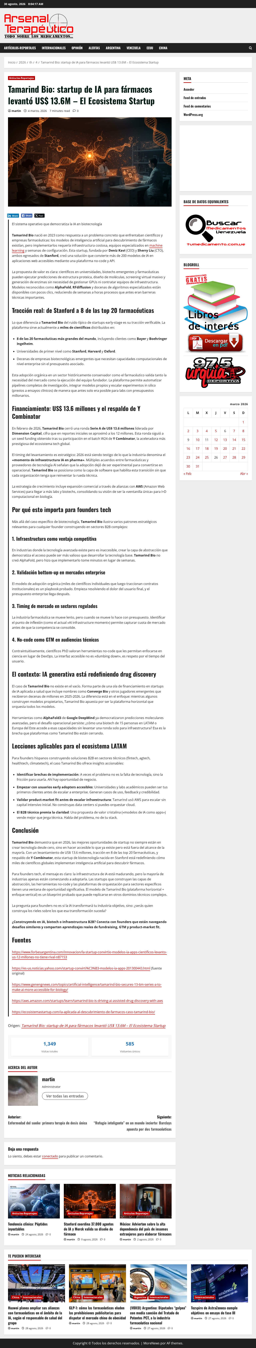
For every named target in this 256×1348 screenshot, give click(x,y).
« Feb (187, 473)
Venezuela (134, 47)
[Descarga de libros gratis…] (216, 313)
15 (243, 440)
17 (197, 448)
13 (225, 440)
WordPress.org (193, 114)
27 (225, 457)
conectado (50, 1156)
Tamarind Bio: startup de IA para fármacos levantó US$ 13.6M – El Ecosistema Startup (93, 1025)
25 (207, 457)
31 (197, 466)
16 (188, 448)
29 (243, 457)
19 (216, 448)
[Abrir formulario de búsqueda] (250, 48)
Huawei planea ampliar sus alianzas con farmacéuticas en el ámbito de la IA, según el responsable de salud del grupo (35, 1315)
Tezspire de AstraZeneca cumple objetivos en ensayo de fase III (214, 1310)
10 (197, 440)
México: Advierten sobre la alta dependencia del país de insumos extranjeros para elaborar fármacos (146, 1229)
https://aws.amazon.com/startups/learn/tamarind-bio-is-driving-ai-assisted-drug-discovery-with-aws (87, 1000)
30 (188, 466)
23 (188, 457)
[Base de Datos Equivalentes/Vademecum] (216, 229)
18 (207, 448)
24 (197, 457)
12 (216, 440)
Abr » (244, 473)
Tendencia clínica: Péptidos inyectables (28, 1226)
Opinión (77, 47)
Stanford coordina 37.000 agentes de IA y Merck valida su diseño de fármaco (89, 1229)
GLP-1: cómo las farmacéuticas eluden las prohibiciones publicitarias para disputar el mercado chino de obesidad (97, 1312)
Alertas (94, 47)
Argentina (113, 47)
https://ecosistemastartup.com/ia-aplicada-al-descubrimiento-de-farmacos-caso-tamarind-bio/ (83, 1012)
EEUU (150, 47)
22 (243, 448)
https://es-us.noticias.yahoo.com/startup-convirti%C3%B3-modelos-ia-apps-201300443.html (81, 968)
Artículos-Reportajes (20, 47)
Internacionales (54, 47)
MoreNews (151, 1343)
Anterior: (47, 1120)
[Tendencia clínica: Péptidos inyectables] (34, 1201)
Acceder (189, 89)
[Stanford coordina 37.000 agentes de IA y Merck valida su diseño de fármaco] (90, 1201)
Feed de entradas (195, 97)
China (163, 47)
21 (234, 448)
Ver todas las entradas (65, 1096)
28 (234, 457)
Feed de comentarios (197, 106)
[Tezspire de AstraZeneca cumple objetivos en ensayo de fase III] (219, 1283)
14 (234, 440)
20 (225, 448)
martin (16, 111)
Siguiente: (133, 1123)
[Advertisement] (220, 157)
